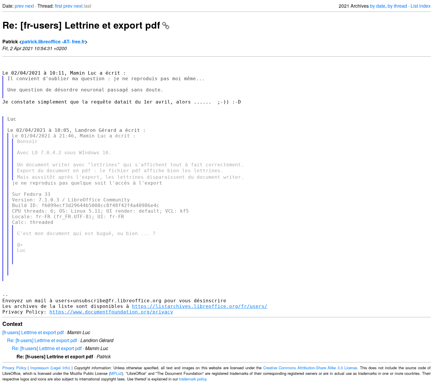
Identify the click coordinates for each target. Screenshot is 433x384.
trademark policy (192, 379)
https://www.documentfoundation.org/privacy (111, 312)
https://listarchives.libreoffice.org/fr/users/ (199, 306)
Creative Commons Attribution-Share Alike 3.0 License (310, 367)
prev (19, 5)
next (29, 5)
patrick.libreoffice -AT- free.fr (53, 41)
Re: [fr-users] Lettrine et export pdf (81, 25)
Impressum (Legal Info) (50, 367)
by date (377, 5)
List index (421, 5)
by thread (397, 5)
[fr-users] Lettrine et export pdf (33, 332)
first (58, 5)
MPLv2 (116, 373)
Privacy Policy (14, 367)
